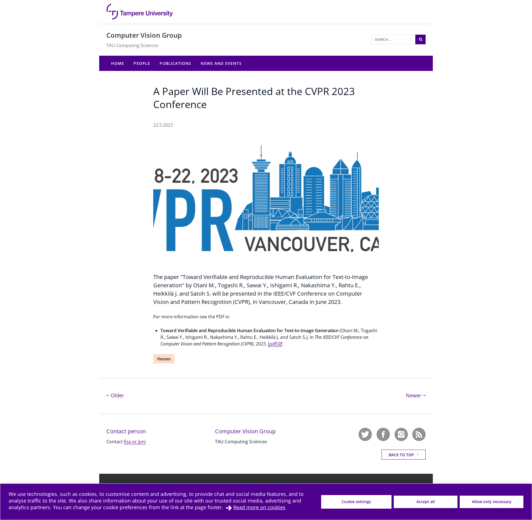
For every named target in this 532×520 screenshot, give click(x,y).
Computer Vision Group (144, 35)
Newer (416, 395)
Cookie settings (356, 501)
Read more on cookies (259, 507)
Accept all (425, 501)
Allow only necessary (491, 501)
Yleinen (164, 359)
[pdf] (273, 344)
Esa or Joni (135, 442)
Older (116, 395)
